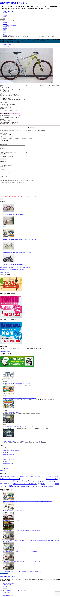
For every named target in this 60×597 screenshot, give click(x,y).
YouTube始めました (7, 468)
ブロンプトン (3, 484)
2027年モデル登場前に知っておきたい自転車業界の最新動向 (17, 383)
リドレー (47, 483)
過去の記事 (2, 470)
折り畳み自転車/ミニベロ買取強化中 (11, 520)
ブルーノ (57, 481)
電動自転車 (50, 486)
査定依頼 (5, 29)
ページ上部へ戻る (4, 573)
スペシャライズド (52, 479)
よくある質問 (6, 26)
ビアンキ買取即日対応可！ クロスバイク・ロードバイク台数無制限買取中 (20, 551)
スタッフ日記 (6, 30)
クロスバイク (6, 46)
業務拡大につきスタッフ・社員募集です (12, 450)
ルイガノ (52, 484)
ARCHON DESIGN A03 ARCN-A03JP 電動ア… (13, 264)
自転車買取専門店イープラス (13, 3)
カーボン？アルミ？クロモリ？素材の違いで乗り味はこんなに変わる (19, 426)
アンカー (39, 476)
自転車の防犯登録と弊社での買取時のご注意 (13, 412)
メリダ (39, 484)
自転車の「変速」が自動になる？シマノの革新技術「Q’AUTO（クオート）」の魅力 (22, 441)
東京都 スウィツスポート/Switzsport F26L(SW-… (14, 227)
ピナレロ (44, 481)
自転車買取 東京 (7, 44)
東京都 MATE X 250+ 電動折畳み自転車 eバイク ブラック (13, 269)
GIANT (7, 476)
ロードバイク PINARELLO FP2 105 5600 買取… (14, 214)
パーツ (23, 481)
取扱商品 (5, 24)
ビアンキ (29, 481)
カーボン (50, 476)
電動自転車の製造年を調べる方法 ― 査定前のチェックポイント (17, 510)
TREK (25, 476)
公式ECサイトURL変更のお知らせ (11, 459)
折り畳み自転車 (19, 487)
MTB (20, 476)
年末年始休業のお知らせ (8, 454)
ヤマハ (43, 484)
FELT (4, 476)
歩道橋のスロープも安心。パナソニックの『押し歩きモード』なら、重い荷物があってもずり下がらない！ (27, 501)
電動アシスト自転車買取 (36, 486)
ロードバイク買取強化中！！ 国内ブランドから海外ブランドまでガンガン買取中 (21, 530)
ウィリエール (44, 476)
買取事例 (5, 28)
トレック (9, 481)
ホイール (10, 484)
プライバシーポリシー (8, 11)
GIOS (12, 476)
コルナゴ (27, 479)
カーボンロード (55, 476)
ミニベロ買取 (31, 484)
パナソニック (16, 481)
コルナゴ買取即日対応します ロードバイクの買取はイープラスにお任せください (22, 561)
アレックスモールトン (32, 476)
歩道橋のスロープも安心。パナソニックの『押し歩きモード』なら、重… (20, 239)
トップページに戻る (4, 272)
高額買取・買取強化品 (11, 25)
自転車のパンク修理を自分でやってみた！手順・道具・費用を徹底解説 (19, 398)
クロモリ (22, 479)
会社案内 (5, 12)
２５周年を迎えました (8, 463)
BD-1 (1, 476)
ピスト (39, 481)
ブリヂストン (51, 481)
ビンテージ (35, 481)
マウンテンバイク (19, 484)
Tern (23, 476)
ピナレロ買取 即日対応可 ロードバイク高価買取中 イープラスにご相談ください (22, 571)
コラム (4, 32)
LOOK (17, 476)
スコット (43, 479)
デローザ (3, 481)
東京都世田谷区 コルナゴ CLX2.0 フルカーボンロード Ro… (17, 252)
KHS (14, 476)
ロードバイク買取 (7, 584)
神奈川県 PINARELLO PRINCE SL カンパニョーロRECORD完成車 (15, 267)
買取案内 (5, 22)
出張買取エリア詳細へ (6, 351)
